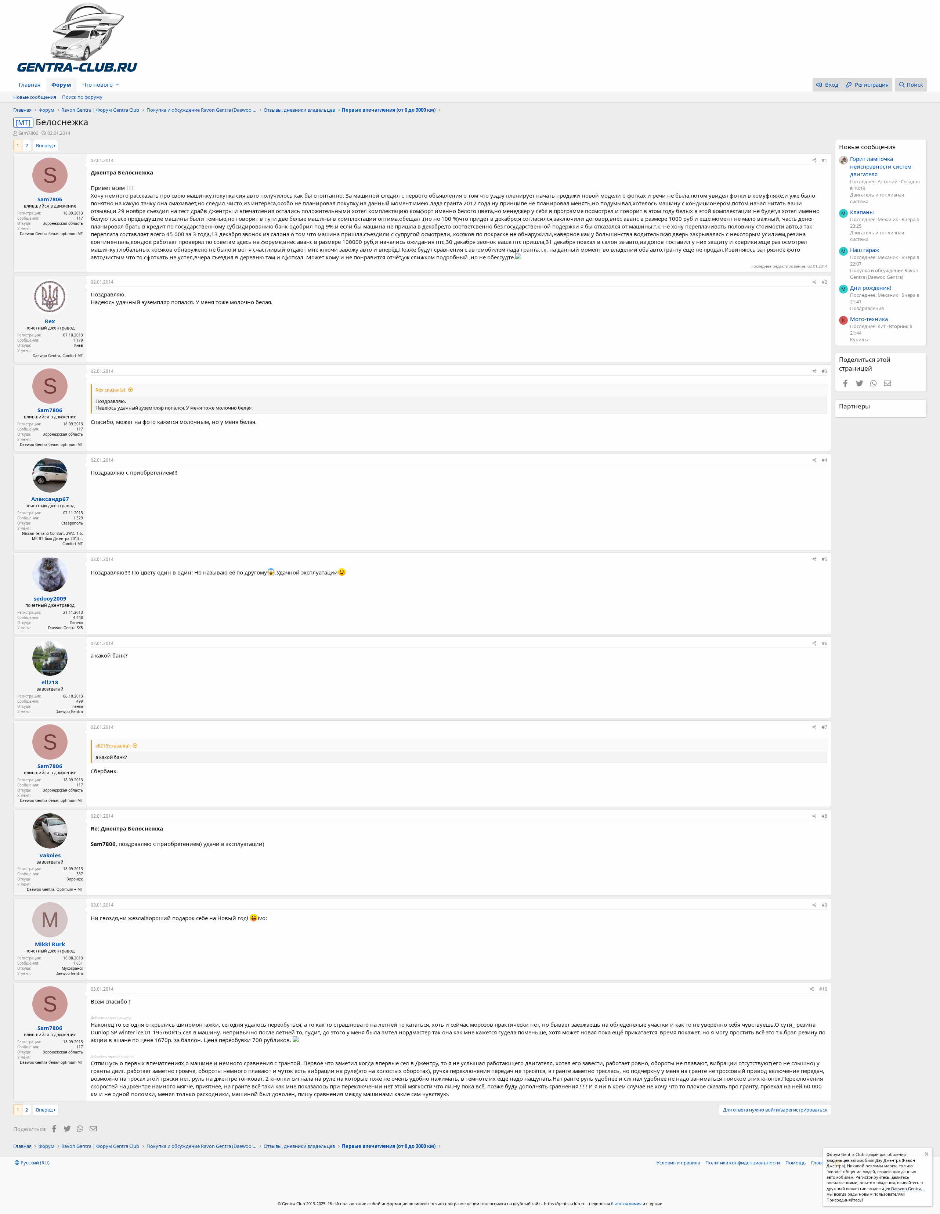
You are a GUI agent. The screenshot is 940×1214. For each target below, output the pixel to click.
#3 (824, 371)
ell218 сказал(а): (113, 745)
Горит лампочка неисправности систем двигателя (880, 166)
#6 (824, 643)
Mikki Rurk (50, 944)
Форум (61, 84)
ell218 (49, 682)
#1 (824, 160)
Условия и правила (678, 1162)
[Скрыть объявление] (926, 1155)
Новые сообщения (34, 97)
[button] (117, 84)
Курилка (860, 339)
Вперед (44, 145)
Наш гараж (864, 249)
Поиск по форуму (82, 97)
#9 (824, 905)
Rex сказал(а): (110, 389)
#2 (824, 282)
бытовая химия (626, 1203)
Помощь (795, 1162)
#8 (824, 816)
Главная (29, 84)
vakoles (50, 855)
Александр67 (50, 498)
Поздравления (867, 308)
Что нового (97, 84)
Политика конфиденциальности (742, 1162)
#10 (823, 989)
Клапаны (862, 212)
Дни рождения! (870, 287)
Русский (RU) (34, 1162)
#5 (824, 559)
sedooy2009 (50, 598)
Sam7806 (28, 133)
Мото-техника (869, 319)
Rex (50, 321)
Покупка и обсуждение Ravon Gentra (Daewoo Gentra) (884, 273)
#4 (824, 460)
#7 (824, 727)
